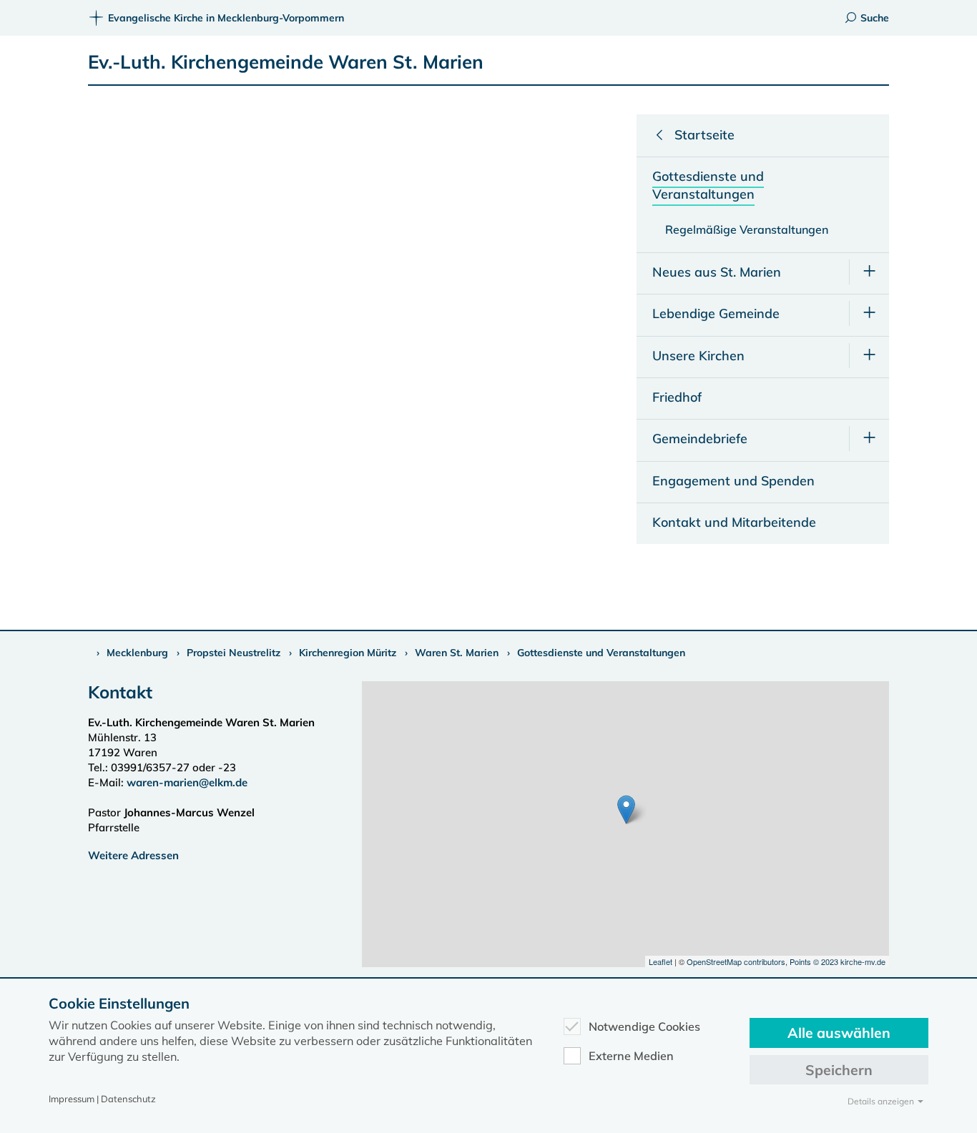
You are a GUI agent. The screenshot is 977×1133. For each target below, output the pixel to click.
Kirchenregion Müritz (347, 652)
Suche (874, 17)
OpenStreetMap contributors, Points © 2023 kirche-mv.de (786, 961)
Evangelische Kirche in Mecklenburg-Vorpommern (226, 17)
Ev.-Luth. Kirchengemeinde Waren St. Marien (285, 62)
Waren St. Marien (457, 652)
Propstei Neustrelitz (233, 652)
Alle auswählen (838, 1033)
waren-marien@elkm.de (187, 782)
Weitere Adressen (133, 855)
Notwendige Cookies (644, 1026)
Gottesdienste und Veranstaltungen (601, 652)
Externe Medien (631, 1056)
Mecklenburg (137, 652)
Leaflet (660, 961)
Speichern (839, 1070)
